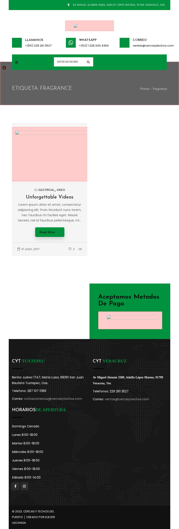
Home (144, 89)
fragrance (160, 89)
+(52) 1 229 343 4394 (94, 46)
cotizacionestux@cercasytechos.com (53, 399)
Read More (47, 232)
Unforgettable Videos (49, 197)
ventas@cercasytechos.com (150, 46)
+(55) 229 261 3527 (38, 46)
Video (61, 190)
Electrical (46, 190)
